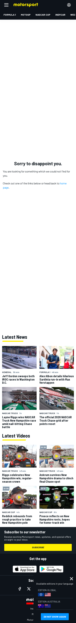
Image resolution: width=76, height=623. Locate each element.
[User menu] (68, 4)
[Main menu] (6, 5)
